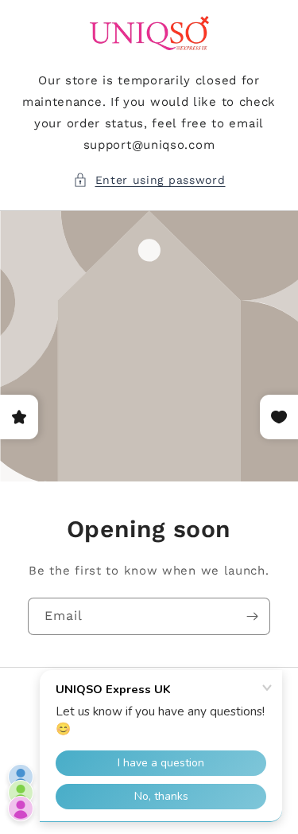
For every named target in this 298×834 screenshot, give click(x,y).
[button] (149, 180)
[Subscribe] (251, 616)
